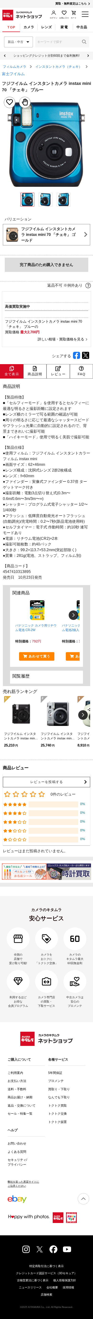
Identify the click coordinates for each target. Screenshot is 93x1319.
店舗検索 (46, 1294)
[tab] (11, 27)
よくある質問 (17, 1152)
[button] (84, 42)
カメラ (29, 27)
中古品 (82, 27)
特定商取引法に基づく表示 (46, 1266)
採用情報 (68, 1287)
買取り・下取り (59, 1089)
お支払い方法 (17, 1081)
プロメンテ (56, 1081)
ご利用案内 (15, 1073)
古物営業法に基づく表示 (32, 1280)
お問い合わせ (17, 1143)
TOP (11, 27)
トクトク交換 (57, 1113)
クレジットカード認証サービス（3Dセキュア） (46, 1273)
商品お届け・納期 (20, 1097)
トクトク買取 (57, 1105)
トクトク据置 (57, 1122)
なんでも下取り (59, 1097)
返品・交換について (22, 1105)
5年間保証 (55, 1073)
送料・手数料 (17, 1089)
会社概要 (52, 1287)
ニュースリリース (30, 1287)
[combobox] (18, 42)
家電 (64, 27)
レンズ (46, 27)
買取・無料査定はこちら (71, 3)
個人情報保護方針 (64, 1280)
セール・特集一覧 (20, 1113)
